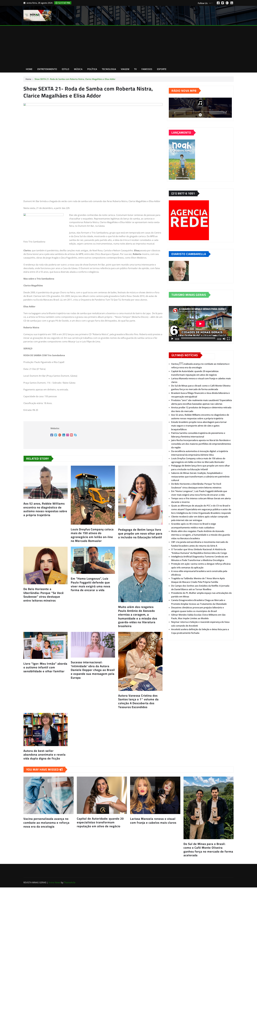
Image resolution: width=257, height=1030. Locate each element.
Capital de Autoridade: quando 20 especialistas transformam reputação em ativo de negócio (100, 822)
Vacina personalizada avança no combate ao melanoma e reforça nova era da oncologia (46, 822)
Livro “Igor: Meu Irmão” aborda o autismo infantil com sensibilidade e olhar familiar (45, 667)
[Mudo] (224, 338)
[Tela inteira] (228, 338)
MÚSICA (78, 69)
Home (29, 69)
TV (135, 69)
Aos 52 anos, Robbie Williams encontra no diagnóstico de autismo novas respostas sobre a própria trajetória (45, 509)
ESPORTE (161, 69)
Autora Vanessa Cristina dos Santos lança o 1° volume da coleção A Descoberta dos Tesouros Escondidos (138, 701)
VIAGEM (125, 69)
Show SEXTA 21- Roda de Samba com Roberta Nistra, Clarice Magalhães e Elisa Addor (75, 79)
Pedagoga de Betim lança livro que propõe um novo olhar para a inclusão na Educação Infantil (140, 533)
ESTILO (65, 69)
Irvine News (54, 882)
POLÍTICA (92, 69)
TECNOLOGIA (109, 69)
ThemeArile (69, 882)
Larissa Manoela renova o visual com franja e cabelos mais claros (153, 820)
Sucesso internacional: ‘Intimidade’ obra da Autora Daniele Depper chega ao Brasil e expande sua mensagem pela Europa (93, 669)
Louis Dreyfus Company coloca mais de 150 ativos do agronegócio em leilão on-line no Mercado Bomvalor (92, 535)
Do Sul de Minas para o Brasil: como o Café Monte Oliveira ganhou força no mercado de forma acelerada (208, 849)
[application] (200, 323)
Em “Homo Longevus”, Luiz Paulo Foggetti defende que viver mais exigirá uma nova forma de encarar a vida (90, 584)
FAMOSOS (146, 69)
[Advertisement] (128, 46)
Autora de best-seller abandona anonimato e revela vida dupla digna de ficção (44, 754)
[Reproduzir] (172, 338)
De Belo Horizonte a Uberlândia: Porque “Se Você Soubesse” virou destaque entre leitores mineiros (43, 594)
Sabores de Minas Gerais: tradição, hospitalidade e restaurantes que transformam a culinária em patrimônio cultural (200, 477)
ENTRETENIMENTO (47, 69)
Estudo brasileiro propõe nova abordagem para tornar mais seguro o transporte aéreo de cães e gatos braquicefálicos (199, 426)
